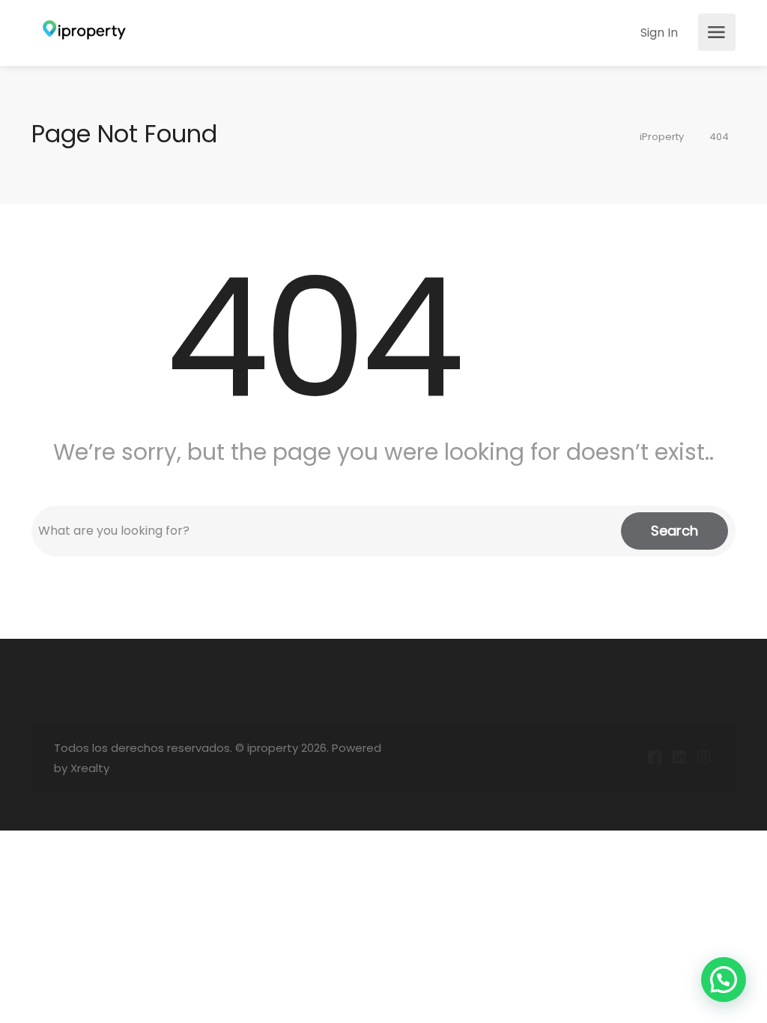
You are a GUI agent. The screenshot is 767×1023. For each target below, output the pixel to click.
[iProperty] (80, 32)
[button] (723, 979)
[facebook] (654, 758)
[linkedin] (679, 758)
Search (674, 530)
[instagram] (703, 758)
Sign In (657, 32)
